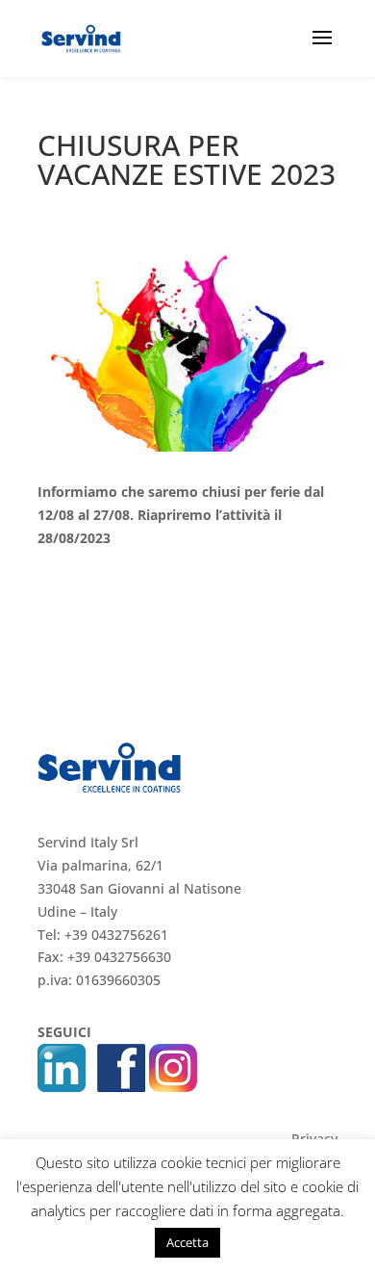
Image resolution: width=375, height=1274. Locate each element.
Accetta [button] (187, 1242)
